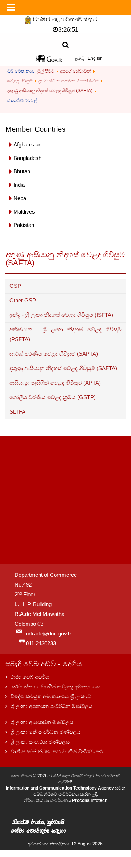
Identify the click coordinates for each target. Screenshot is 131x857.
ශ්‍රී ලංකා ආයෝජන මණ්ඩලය (42, 722)
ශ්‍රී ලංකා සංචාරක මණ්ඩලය (40, 742)
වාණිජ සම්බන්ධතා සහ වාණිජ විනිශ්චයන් (57, 751)
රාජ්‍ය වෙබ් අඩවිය (30, 677)
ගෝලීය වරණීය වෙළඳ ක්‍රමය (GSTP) (52, 397)
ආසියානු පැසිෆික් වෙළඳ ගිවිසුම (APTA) (55, 383)
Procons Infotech (89, 800)
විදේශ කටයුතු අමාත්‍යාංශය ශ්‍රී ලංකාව (51, 696)
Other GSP (22, 300)
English (95, 58)
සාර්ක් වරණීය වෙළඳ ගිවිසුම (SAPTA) (53, 354)
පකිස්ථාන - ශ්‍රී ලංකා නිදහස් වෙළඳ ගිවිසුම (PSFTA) (65, 334)
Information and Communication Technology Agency (60, 788)
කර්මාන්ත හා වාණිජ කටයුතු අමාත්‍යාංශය (55, 687)
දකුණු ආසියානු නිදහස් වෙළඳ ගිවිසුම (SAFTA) (63, 368)
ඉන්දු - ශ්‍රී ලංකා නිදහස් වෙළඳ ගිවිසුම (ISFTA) (61, 315)
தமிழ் (80, 58)
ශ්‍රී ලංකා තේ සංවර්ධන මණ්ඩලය (45, 732)
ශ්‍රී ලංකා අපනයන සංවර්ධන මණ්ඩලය (51, 706)
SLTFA (17, 412)
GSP (15, 286)
